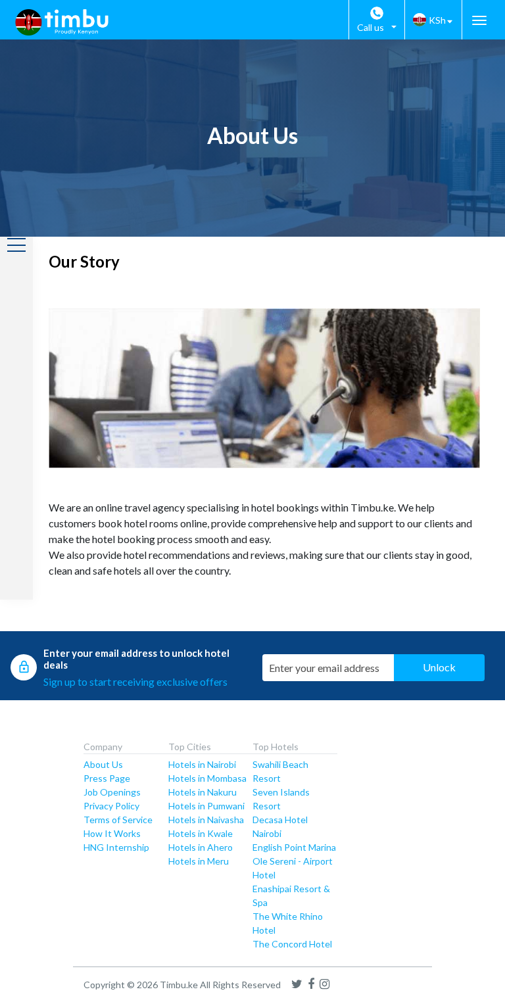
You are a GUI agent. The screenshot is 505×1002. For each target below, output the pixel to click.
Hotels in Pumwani (206, 805)
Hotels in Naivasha (206, 819)
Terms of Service (118, 819)
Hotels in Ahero (200, 847)
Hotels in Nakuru (202, 792)
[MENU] (479, 20)
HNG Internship (116, 847)
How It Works (112, 833)
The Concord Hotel (292, 943)
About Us (103, 764)
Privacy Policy (111, 805)
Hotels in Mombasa (207, 778)
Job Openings (112, 792)
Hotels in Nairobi (202, 764)
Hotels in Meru (198, 861)
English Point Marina (294, 847)
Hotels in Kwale (200, 833)
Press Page (107, 778)
